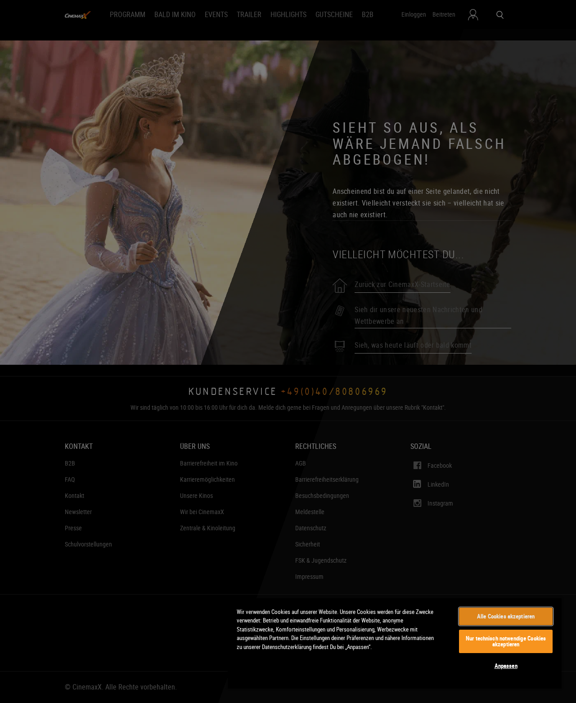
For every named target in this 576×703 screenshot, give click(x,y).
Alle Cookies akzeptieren (506, 616)
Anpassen (506, 666)
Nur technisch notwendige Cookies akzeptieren (506, 641)
